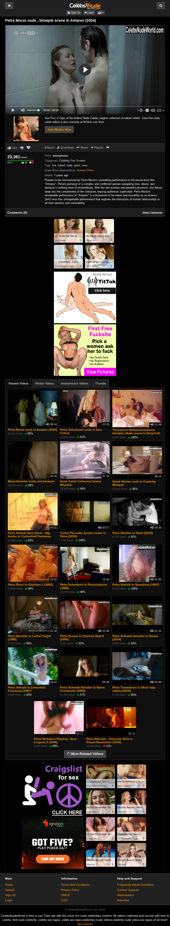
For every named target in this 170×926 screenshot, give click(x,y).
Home (9, 884)
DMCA (65, 895)
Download (67, 147)
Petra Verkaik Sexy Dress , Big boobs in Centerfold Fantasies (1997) (29, 536)
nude (69, 165)
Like (14, 147)
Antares (81, 170)
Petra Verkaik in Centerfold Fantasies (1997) (26, 689)
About (50, 147)
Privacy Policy (70, 890)
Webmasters (125, 895)
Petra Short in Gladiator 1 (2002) (30, 584)
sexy (84, 165)
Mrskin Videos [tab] (44, 383)
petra (77, 165)
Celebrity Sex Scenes (72, 160)
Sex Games (85, 924)
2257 (64, 900)
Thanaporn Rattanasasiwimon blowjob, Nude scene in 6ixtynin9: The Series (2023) (136, 433)
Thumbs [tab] (100, 383)
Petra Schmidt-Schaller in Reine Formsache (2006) (82, 689)
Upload (10, 890)
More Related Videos (86, 754)
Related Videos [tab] (18, 383)
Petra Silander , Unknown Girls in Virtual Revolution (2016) (109, 740)
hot (54, 165)
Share (83, 147)
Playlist (98, 147)
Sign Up (75, 12)
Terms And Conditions (75, 884)
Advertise (123, 900)
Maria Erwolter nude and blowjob (31, 481)
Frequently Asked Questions (135, 884)
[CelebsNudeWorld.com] (84, 5)
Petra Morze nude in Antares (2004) (32, 429)
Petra (90, 170)
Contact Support (127, 890)
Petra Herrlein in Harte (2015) (132, 533)
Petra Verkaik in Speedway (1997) (135, 584)
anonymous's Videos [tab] (74, 383)
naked (61, 165)
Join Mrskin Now (59, 129)
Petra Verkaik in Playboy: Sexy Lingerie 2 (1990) (55, 740)
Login (90, 12)
